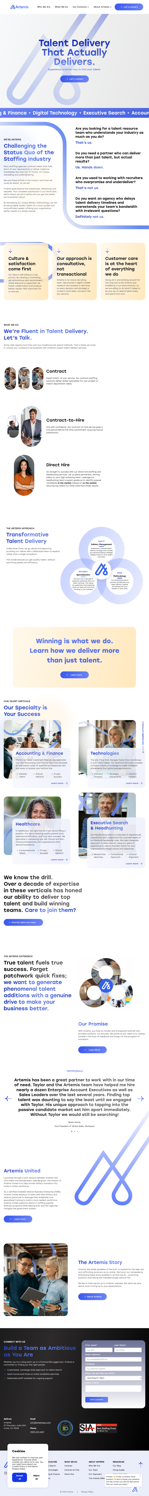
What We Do (61, 7)
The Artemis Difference (99, 1478)
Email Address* (93, 1355)
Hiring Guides (119, 1470)
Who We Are (43, 7)
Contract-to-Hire (71, 1470)
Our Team (93, 1470)
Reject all (36, 1477)
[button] (80, 7)
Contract (68, 1466)
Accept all (19, 1477)
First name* (91, 1345)
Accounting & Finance (50, 1474)
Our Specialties (48, 1462)
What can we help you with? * (100, 1373)
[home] (17, 7)
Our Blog (117, 1466)
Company (90, 1364)
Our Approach (95, 1474)
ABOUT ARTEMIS (96, 1462)
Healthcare (45, 1478)
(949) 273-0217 (37, 1432)
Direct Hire (69, 1474)
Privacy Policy (87, 1492)
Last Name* (120, 1345)
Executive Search (48, 1466)
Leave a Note (92, 1383)
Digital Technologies (49, 1470)
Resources (118, 1462)
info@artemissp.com (40, 1423)
